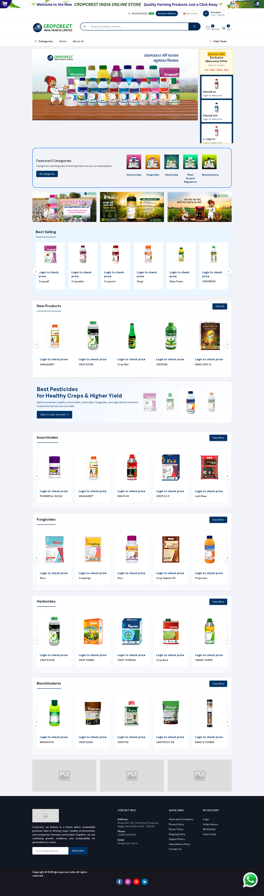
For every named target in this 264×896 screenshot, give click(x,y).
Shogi (140, 281)
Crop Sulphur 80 (166, 578)
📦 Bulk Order (190, 13)
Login (206, 816)
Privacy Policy (176, 821)
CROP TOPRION (126, 660)
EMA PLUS (123, 496)
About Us (78, 41)
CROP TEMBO (86, 660)
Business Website (167, 13)
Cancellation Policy (179, 840)
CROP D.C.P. (163, 496)
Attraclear (162, 364)
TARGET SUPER (203, 660)
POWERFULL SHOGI (51, 496)
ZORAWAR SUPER (127, 364)
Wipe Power (176, 281)
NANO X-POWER (204, 742)
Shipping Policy (177, 831)
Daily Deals (220, 41)
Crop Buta (162, 660)
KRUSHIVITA (85, 364)
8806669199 (142, 13)
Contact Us (175, 846)
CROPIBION (209, 281)
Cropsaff (44, 281)
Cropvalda (77, 281)
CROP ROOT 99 (165, 742)
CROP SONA (86, 742)
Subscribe (78, 847)
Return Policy (176, 826)
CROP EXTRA (47, 660)
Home (62, 41)
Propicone (201, 578)
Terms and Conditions (181, 816)
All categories (47, 173)
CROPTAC (123, 742)
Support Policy (177, 836)
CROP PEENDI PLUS (51, 364)
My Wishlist (209, 826)
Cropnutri (110, 281)
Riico (43, 578)
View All (220, 306)
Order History (210, 821)
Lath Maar (201, 364)
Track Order (209, 831)
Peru (120, 578)
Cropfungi (85, 578)
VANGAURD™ (86, 496)
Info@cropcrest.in (128, 840)
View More (218, 437)
